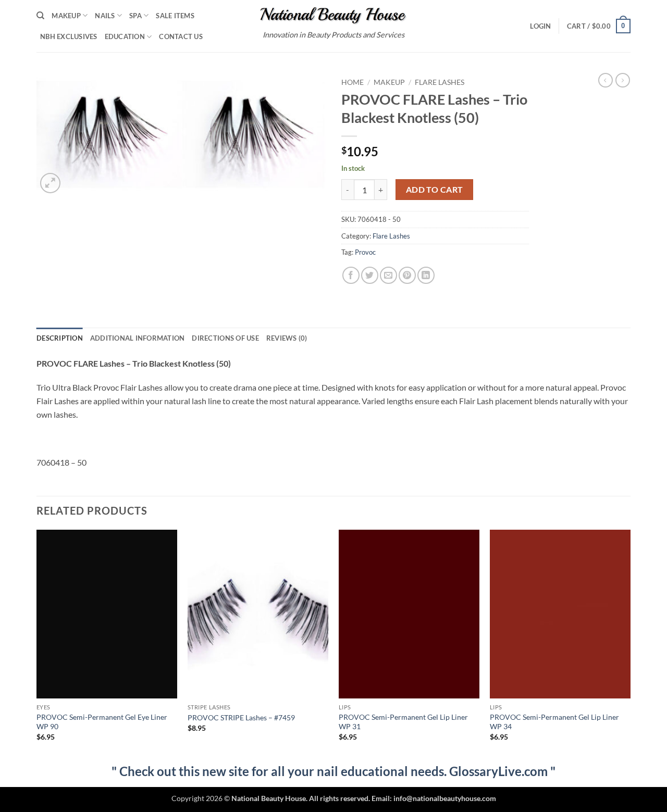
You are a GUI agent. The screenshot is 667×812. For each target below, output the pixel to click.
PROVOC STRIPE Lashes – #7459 (241, 717)
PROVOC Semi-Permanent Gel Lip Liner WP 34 (554, 722)
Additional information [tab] (137, 338)
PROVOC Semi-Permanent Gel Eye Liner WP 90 (101, 722)
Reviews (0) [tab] (286, 338)
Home (352, 82)
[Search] (40, 16)
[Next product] (605, 80)
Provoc (365, 252)
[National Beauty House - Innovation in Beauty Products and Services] (333, 16)
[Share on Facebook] (351, 275)
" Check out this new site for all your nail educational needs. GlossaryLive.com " (333, 771)
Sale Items (175, 15)
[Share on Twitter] (369, 275)
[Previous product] (622, 80)
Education (125, 36)
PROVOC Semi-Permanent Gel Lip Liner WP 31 (403, 722)
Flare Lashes (439, 82)
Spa (135, 15)
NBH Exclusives (68, 36)
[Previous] (37, 645)
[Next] (630, 645)
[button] (540, 26)
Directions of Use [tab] (225, 338)
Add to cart (434, 189)
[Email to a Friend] (388, 275)
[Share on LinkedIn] (426, 275)
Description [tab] (59, 338)
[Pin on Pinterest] (407, 275)
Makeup (66, 15)
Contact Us (181, 36)
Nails (105, 15)
